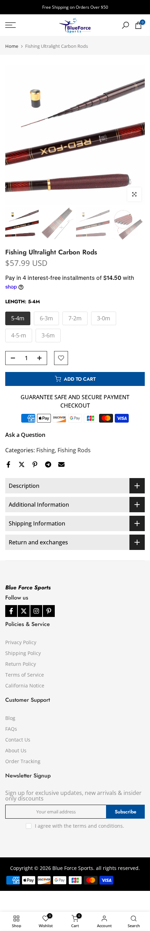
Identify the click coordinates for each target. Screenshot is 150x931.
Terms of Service (24, 674)
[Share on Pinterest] (35, 464)
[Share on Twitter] (21, 464)
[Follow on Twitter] (24, 611)
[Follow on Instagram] (36, 611)
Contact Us (17, 739)
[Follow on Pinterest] (49, 611)
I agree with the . (79, 825)
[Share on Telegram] (48, 464)
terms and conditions (98, 825)
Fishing (45, 450)
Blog (10, 718)
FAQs (11, 728)
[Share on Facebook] (8, 464)
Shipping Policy (23, 653)
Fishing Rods (74, 450)
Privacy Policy (20, 642)
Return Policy (20, 664)
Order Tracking (22, 761)
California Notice (24, 685)
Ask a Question (25, 435)
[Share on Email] (61, 464)
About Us (16, 750)
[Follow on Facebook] (11, 611)
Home (11, 46)
